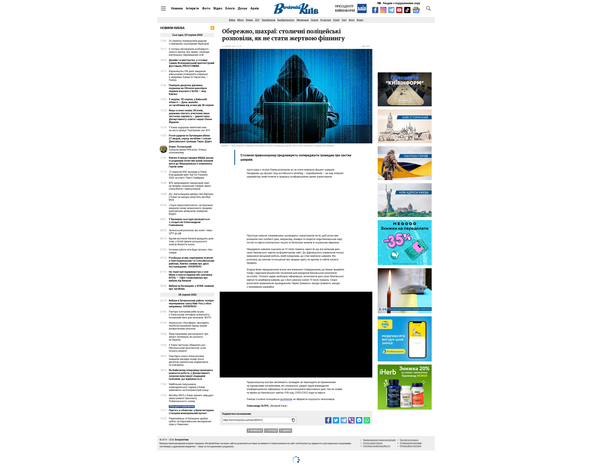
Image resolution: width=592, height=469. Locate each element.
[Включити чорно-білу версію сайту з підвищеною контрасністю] (398, 3)
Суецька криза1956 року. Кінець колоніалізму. (187, 149)
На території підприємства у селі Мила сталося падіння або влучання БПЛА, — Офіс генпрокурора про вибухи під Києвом (190, 276)
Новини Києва (172, 28)
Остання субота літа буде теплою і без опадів (190, 251)
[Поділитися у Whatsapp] (367, 420)
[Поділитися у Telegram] (344, 420)
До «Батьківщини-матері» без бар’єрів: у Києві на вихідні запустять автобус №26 (191, 197)
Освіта (314, 20)
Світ (344, 20)
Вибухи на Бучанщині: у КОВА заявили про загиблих (191, 287)
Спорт (336, 20)
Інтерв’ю (192, 8)
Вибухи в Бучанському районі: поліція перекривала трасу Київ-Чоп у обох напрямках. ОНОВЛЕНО (191, 303)
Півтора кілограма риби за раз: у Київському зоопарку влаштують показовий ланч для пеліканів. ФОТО (190, 314)
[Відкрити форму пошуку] (429, 8)
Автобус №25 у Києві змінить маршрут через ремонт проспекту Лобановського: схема (191, 398)
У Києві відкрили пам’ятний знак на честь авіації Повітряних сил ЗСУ (189, 129)
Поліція (272, 430)
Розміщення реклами (411, 443)
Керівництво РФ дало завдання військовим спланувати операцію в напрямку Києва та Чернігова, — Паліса (188, 75)
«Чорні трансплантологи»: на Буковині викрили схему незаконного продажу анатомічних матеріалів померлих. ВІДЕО (191, 209)
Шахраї (286, 430)
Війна (232, 20)
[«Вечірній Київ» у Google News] (416, 10)
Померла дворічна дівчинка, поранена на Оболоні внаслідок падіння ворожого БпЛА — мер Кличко (188, 90)
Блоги (230, 8)
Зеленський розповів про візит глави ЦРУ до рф (190, 232)
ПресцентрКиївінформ (345, 8)
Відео (218, 8)
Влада (249, 20)
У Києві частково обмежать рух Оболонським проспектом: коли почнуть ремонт (187, 348)
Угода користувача (372, 443)
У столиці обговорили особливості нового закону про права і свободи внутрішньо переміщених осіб (189, 52)
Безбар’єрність (285, 20)
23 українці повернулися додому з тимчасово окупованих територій (189, 42)
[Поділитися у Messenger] (359, 420)
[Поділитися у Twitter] (336, 420)
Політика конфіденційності (376, 446)
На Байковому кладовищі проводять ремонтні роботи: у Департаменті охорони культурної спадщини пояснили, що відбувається (191, 374)
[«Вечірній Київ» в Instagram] (383, 10)
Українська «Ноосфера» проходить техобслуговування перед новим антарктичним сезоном (189, 325)
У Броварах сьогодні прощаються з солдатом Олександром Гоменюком (189, 222)
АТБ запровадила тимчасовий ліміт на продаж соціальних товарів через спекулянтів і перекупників (190, 185)
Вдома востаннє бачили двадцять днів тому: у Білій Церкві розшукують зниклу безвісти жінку (191, 241)
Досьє (242, 8)
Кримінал (256, 430)
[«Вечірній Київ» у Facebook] (375, 10)
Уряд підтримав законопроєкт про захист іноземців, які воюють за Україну (188, 336)
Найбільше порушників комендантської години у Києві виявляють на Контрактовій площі (189, 387)
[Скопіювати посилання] (293, 420)
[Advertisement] (296, 206)
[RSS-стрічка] (212, 28)
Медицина (303, 20)
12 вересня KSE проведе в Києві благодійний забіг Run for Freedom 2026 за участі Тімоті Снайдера (188, 174)
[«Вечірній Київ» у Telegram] (391, 10)
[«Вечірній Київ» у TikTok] (407, 10)
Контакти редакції (409, 440)
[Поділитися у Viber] (351, 420)
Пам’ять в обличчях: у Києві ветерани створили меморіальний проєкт (191, 412)
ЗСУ (257, 20)
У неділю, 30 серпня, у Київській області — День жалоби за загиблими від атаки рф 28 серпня (191, 102)
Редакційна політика (410, 446)
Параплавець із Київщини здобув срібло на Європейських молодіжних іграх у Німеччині (190, 421)
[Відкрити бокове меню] (163, 8)
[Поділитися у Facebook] (328, 420)
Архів (254, 8)
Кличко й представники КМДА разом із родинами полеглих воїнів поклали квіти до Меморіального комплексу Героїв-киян (191, 162)
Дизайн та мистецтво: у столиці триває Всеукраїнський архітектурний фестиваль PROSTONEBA (191, 63)
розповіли (286, 399)
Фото (206, 8)
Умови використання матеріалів (379, 440)
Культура (325, 20)
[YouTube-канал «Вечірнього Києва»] (399, 10)
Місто (240, 20)
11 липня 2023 (229, 46)
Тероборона (268, 20)
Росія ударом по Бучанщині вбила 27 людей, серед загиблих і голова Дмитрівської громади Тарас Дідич (190, 138)
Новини (177, 8)
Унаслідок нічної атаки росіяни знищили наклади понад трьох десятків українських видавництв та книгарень (188, 360)
